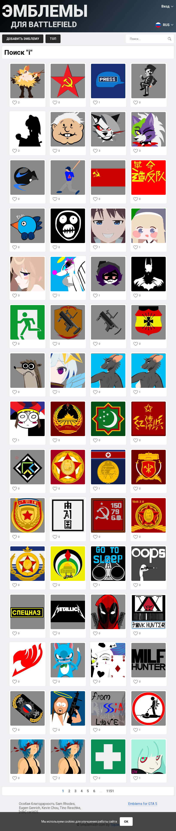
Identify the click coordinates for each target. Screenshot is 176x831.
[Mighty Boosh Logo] (68, 210)
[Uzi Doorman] (108, 258)
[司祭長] (148, 210)
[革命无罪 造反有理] (148, 161)
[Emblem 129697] (27, 741)
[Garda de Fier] (108, 741)
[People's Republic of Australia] (68, 403)
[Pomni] (27, 403)
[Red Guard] (148, 403)
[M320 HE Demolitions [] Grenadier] (108, 306)
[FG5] (148, 258)
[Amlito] (68, 113)
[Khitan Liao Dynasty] (68, 499)
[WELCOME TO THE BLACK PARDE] (148, 65)
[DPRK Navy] (27, 548)
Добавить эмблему (22, 39)
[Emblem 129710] (68, 596)
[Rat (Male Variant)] (108, 354)
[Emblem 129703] (108, 644)
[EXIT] (27, 306)
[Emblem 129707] (148, 596)
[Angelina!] (68, 258)
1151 (110, 791)
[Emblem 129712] (148, 548)
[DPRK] (108, 451)
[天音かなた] (68, 354)
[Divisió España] (148, 306)
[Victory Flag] (108, 499)
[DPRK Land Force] (148, 451)
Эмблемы (45, 15)
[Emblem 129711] (27, 596)
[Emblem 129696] (68, 741)
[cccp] (68, 65)
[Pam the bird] (27, 210)
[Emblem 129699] (108, 692)
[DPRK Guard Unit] (27, 499)
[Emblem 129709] (108, 596)
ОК (126, 821)
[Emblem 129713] (108, 548)
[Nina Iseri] (108, 210)
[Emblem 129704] (68, 644)
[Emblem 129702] (148, 644)
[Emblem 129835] (27, 161)
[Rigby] (27, 354)
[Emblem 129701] (27, 692)
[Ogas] (27, 451)
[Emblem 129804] (27, 258)
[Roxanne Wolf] (148, 113)
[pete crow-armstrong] (68, 161)
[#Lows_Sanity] (148, 741)
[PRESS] (108, 65)
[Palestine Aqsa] (68, 548)
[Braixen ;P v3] (27, 65)
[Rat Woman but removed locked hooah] (148, 354)
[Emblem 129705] (27, 644)
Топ (53, 39)
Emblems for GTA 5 (142, 804)
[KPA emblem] (68, 451)
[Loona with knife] (108, 113)
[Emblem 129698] (148, 692)
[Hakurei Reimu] (27, 113)
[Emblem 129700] (68, 692)
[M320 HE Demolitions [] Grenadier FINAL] (68, 306)
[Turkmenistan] (108, 403)
